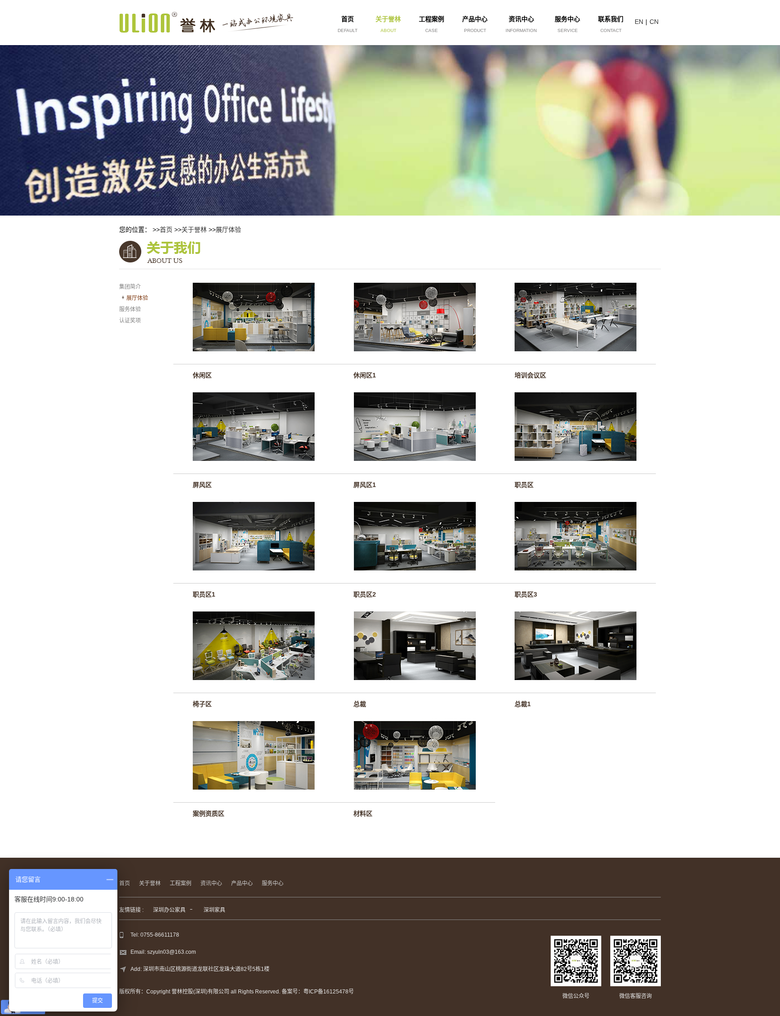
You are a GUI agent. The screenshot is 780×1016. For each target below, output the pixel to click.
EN (639, 21)
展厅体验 (228, 229)
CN (654, 21)
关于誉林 (194, 229)
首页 (166, 229)
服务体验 (130, 309)
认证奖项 (130, 320)
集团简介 (130, 287)
